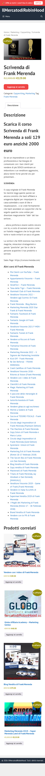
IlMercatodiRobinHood (23, 10)
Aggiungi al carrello (16, 87)
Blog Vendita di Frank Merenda (24, 464)
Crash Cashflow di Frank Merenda (25, 368)
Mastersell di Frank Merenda (23, 470)
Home (6, 32)
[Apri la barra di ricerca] (41, 16)
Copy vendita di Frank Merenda (24, 467)
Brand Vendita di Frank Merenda (24, 512)
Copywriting (25, 32)
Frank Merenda (10, 96)
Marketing (15, 32)
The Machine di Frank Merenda (24, 429)
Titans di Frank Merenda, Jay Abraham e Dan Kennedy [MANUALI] (23, 477)
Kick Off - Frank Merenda (21, 358)
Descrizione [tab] (13, 105)
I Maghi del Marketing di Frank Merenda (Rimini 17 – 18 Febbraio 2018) (25, 505)
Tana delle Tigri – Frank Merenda (25, 288)
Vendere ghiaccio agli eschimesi (24, 406)
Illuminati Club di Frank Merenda (25, 291)
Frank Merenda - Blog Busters (23, 304)
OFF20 (38, 3)
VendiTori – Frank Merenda (22, 285)
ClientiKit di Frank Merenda (22, 384)
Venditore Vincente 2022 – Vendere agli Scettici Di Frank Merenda (23, 297)
